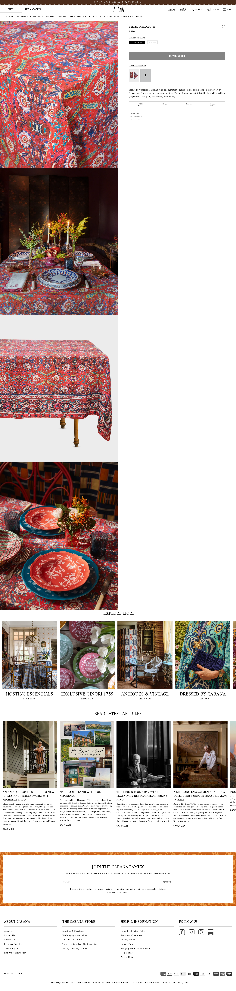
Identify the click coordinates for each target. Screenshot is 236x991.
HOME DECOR (36, 16)
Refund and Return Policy (133, 931)
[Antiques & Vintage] (144, 655)
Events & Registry (13, 944)
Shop (11, 9)
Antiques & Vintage (145, 694)
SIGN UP (167, 882)
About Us (8, 931)
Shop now (29, 698)
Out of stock (177, 56)
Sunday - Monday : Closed (75, 948)
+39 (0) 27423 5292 (72, 939)
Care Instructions (135, 117)
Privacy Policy (128, 939)
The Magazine (33, 9)
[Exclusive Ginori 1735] (87, 655)
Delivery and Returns (137, 120)
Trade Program (11, 948)
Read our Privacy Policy (118, 892)
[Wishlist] (223, 27)
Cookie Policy (127, 944)
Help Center (126, 953)
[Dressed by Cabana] (202, 655)
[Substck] (211, 932)
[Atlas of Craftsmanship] (171, 9)
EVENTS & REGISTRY (131, 16)
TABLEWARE (22, 16)
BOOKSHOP (75, 16)
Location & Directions (73, 931)
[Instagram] (191, 932)
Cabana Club (10, 939)
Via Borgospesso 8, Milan (74, 935)
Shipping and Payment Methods (136, 948)
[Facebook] (182, 932)
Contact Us (9, 935)
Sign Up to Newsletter (15, 953)
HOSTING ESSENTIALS (57, 16)
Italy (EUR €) (12, 973)
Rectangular (137, 43)
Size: (137, 38)
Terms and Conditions (131, 935)
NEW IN (9, 16)
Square (152, 43)
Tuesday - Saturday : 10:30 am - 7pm (80, 944)
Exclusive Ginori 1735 (87, 694)
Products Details (135, 113)
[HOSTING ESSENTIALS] (29, 655)
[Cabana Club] (183, 9)
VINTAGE (100, 16)
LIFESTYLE (88, 16)
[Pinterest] (201, 932)
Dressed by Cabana (203, 694)
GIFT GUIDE (113, 16)
